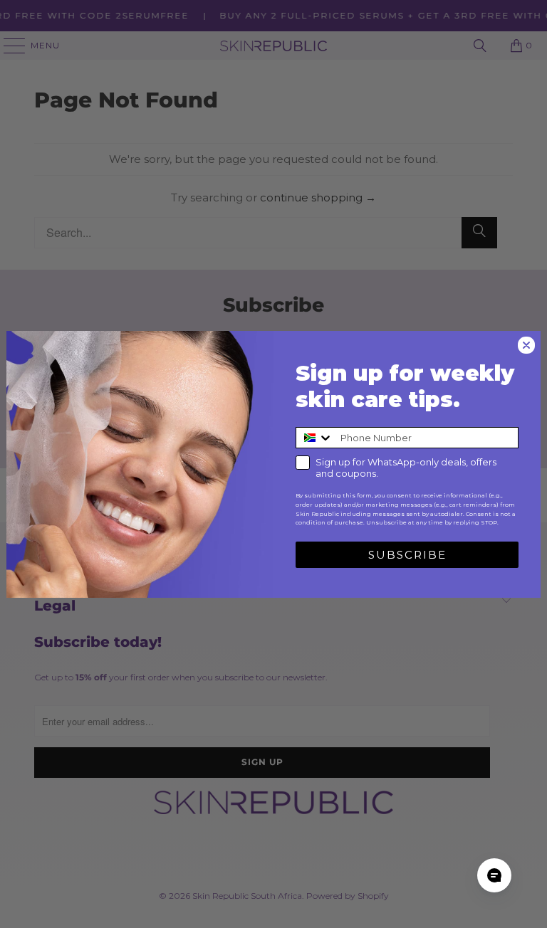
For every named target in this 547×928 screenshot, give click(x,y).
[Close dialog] (526, 345)
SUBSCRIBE (407, 554)
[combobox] (314, 438)
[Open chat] (494, 875)
